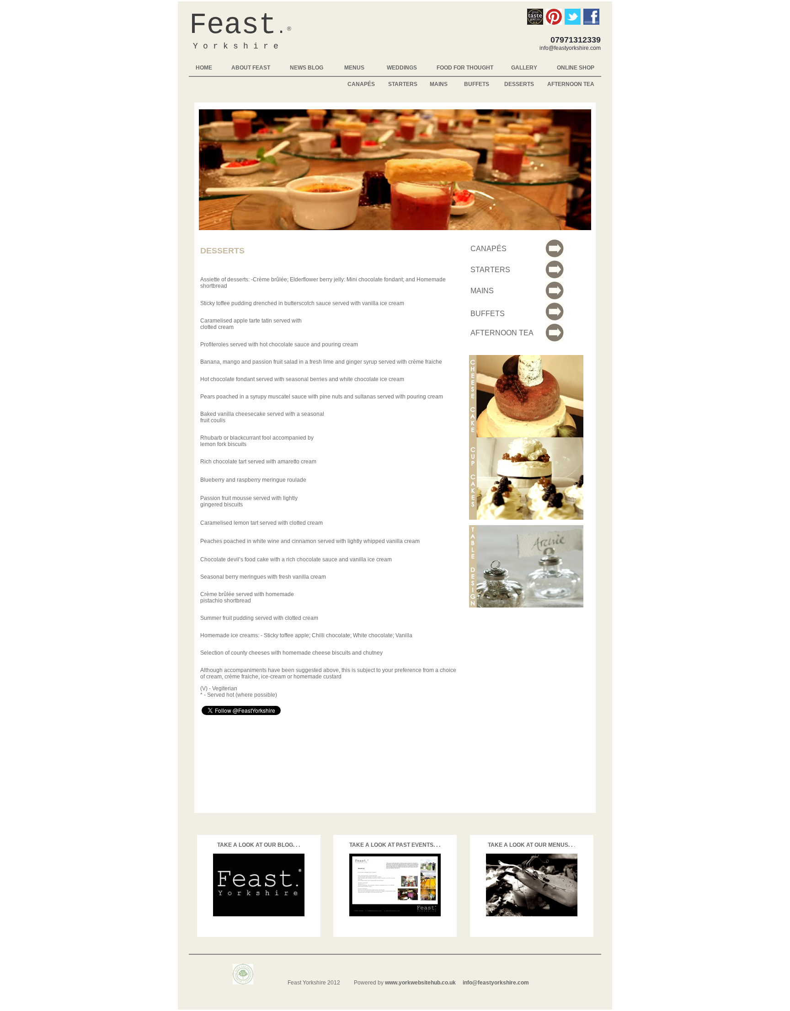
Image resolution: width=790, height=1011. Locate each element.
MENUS (354, 68)
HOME (204, 68)
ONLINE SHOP (575, 68)
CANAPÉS (361, 84)
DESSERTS (519, 84)
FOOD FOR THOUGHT (465, 68)
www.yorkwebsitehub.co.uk (420, 982)
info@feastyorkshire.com (496, 982)
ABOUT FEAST (250, 68)
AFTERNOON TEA (570, 84)
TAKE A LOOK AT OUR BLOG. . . (258, 845)
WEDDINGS (402, 68)
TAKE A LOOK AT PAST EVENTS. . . (394, 845)
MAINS (439, 84)
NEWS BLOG (306, 68)
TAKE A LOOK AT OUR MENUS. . (531, 845)
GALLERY (524, 68)
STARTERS (402, 84)
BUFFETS (476, 84)
